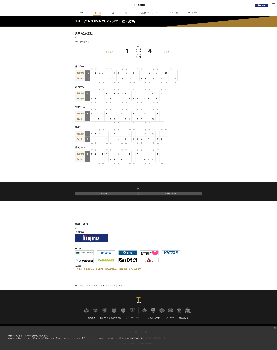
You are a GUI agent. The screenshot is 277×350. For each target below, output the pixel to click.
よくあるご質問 (154, 318)
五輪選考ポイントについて (149, 13)
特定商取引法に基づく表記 (110, 318)
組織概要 (91, 318)
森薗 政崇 (109, 52)
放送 (112, 13)
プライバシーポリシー (134, 318)
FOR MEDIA (169, 318)
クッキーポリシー (111, 338)
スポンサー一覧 (173, 13)
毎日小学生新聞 (135, 269)
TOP (81, 13)
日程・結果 (97, 13)
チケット (127, 13)
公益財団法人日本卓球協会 (106, 269)
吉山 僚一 (167, 52)
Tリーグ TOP (192, 13)
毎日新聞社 (122, 269)
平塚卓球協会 (89, 269)
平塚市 (79, 269)
